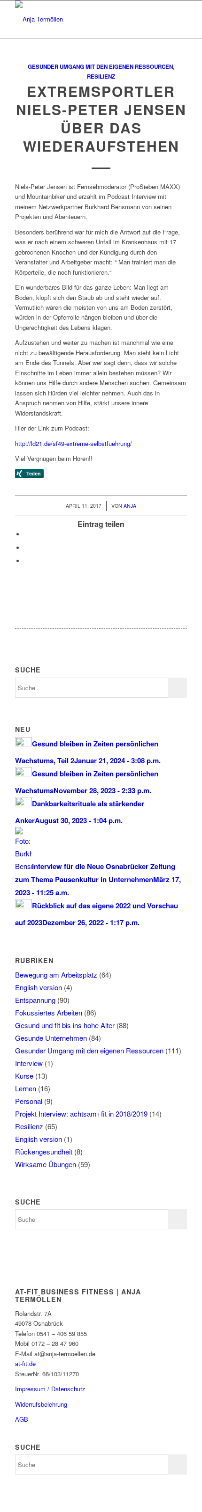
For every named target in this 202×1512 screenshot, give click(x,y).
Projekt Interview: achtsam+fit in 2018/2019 (81, 1113)
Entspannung (35, 1000)
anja (130, 505)
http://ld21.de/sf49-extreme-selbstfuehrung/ (73, 443)
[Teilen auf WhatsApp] (26, 547)
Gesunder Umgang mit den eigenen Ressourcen (100, 67)
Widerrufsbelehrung (41, 1404)
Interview (29, 1063)
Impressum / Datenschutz (50, 1388)
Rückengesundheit (43, 1151)
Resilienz (101, 76)
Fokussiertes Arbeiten (48, 1012)
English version (38, 987)
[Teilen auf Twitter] (26, 534)
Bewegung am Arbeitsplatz (56, 974)
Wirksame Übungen (45, 1164)
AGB (21, 1419)
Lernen (25, 1088)
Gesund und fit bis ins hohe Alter (65, 1025)
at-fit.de (25, 1363)
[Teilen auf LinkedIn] (26, 560)
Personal (28, 1101)
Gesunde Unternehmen (51, 1038)
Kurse (24, 1076)
